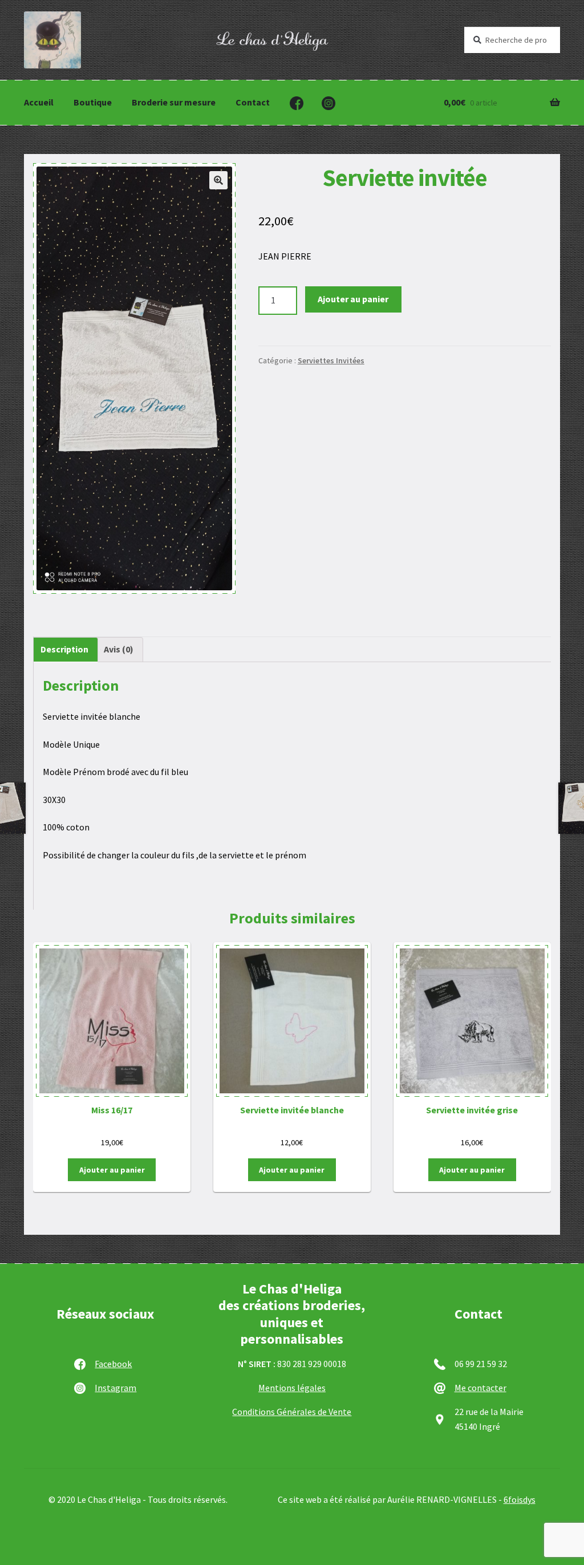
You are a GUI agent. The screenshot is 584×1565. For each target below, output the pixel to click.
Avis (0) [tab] (118, 649)
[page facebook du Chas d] (297, 103)
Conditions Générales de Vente (291, 1411)
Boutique (93, 102)
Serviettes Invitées (331, 360)
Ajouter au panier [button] (112, 1170)
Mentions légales (292, 1387)
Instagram (115, 1387)
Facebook (113, 1363)
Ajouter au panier (353, 299)
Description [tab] (64, 649)
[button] (218, 180)
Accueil (39, 102)
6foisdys (520, 1499)
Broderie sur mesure (174, 102)
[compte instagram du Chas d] (328, 103)
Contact (253, 102)
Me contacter (480, 1387)
